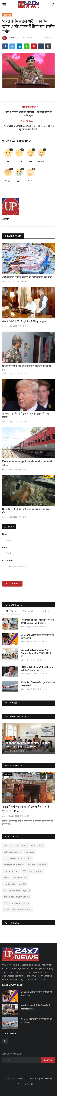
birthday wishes (11, 871)
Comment (7, 560)
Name (5, 534)
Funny (41, 161)
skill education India (37, 864)
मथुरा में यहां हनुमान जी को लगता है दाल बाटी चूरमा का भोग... (26, 809)
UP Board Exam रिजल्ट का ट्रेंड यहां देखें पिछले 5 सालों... (37, 636)
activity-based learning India (17, 890)
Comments (9, 526)
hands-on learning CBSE (15, 884)
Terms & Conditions (27, 1084)
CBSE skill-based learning (15, 845)
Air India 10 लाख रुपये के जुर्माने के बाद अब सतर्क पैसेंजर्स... (38, 684)
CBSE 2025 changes (13, 851)
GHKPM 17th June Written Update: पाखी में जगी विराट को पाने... (37, 669)
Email (5, 547)
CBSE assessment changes (16, 903)
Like (7, 161)
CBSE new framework (33, 871)
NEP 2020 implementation (15, 877)
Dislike (19, 161)
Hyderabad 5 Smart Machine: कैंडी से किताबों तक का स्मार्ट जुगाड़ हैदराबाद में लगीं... (28, 128)
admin (11, 37)
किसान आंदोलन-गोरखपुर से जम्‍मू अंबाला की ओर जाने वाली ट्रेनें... (27, 463)
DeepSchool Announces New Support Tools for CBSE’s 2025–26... (36, 653)
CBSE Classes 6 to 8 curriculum (18, 858)
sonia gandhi (37, 845)
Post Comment (12, 583)
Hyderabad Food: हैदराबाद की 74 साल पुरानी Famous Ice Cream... (37, 621)
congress (30, 851)
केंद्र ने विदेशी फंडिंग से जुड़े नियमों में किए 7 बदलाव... (25, 321)
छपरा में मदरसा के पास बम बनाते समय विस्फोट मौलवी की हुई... (26, 368)
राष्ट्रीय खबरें (7, 15)
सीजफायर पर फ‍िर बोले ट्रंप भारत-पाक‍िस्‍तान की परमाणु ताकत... (26, 415)
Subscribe (47, 1059)
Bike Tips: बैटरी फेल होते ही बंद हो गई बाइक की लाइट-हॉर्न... (26, 511)
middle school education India (17, 909)
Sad (19, 180)
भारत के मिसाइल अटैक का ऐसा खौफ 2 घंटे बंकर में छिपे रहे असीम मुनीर (28, 114)
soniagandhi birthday (14, 864)
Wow (30, 180)
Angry (7, 180)
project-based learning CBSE (17, 896)
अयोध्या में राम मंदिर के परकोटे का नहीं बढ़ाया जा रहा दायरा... (28, 277)
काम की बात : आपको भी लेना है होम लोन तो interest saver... (35, 1007)
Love (30, 161)
